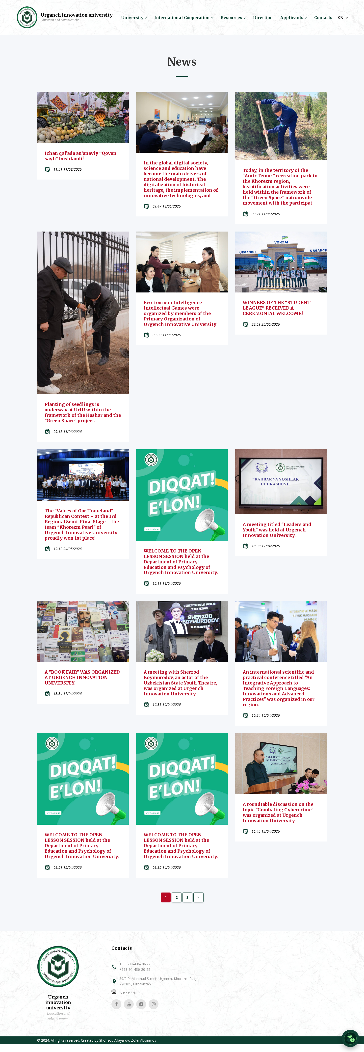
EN (340, 17)
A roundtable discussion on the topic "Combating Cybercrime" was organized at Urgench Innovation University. (278, 812)
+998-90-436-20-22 (134, 964)
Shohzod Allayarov (114, 1040)
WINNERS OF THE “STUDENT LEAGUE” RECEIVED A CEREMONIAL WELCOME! (277, 308)
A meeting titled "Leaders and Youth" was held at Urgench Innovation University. (277, 530)
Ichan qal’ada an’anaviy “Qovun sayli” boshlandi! (80, 155)
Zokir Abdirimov (143, 1040)
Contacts (323, 17)
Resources (231, 17)
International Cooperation (182, 17)
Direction (263, 17)
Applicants (291, 17)
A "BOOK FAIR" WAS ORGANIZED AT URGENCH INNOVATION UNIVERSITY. (82, 677)
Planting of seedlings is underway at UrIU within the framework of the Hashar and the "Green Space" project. (83, 412)
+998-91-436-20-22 (134, 969)
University (132, 17)
